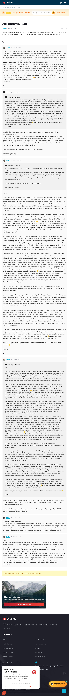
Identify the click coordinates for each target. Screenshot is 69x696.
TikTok (8, 628)
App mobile (38, 652)
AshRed (4, 28)
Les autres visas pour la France (12, 7)
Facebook (9, 624)
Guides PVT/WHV (8, 652)
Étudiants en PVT (40, 656)
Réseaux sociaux (8, 656)
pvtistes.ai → (61, 13)
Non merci (8, 687)
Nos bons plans (8, 648)
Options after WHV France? (15, 23)
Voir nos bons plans (22, 604)
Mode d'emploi (7, 644)
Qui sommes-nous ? (41, 644)
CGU (4, 640)
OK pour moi (33, 687)
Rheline (8, 47)
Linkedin (41, 624)
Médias (37, 648)
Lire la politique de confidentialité (12, 681)
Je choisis (20, 687)
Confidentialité (40, 640)
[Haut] (64, 691)
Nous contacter (8, 662)
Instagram (20, 624)
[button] (4, 693)
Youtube (51, 624)
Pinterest (31, 624)
